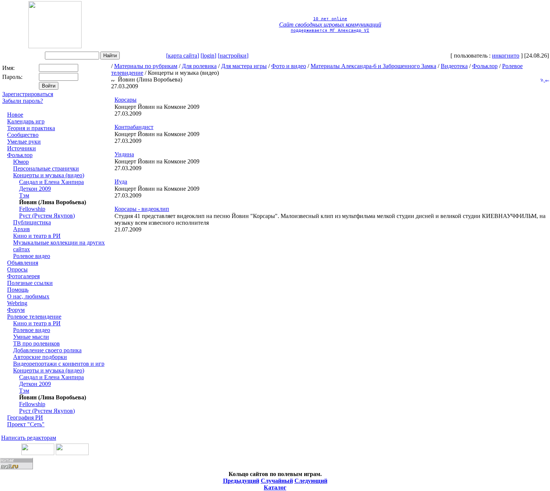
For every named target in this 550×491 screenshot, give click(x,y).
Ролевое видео (31, 256)
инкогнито (505, 55)
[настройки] (233, 55)
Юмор (21, 162)
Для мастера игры (244, 66)
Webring (17, 303)
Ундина (124, 154)
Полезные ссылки (30, 283)
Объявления (22, 263)
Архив (21, 229)
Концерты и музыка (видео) (48, 175)
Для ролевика (199, 66)
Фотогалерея (23, 276)
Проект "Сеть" (26, 424)
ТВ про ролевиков (36, 343)
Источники (21, 148)
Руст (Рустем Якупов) (47, 215)
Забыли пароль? (22, 101)
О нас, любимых (28, 296)
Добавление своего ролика (47, 350)
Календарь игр (26, 121)
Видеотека (454, 66)
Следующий (310, 481)
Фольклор (20, 155)
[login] (208, 55)
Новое (15, 114)
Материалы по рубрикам (145, 66)
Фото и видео (288, 66)
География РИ (25, 417)
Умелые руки (24, 141)
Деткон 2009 (35, 188)
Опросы (17, 269)
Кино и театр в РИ (37, 236)
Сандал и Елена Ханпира (51, 182)
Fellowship (32, 209)
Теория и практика (31, 128)
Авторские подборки (40, 357)
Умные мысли (31, 337)
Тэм (24, 195)
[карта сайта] (182, 55)
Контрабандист (133, 127)
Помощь (17, 289)
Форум (16, 310)
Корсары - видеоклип (141, 209)
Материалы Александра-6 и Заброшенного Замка (373, 66)
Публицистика (32, 222)
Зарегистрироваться (27, 94)
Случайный (277, 481)
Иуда (120, 181)
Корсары (125, 99)
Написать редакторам (28, 438)
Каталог (275, 487)
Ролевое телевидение (34, 316)
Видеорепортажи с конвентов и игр (58, 363)
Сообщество (23, 135)
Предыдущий (241, 481)
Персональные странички (46, 168)
